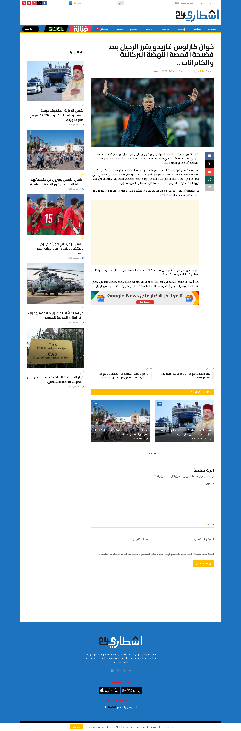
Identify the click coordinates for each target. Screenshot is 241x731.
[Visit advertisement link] (145, 298)
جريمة (165, 29)
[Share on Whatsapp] (209, 180)
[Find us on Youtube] (29, 3)
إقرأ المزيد (152, 453)
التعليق (208, 483)
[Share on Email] (209, 172)
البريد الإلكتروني (140, 539)
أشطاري (102, 29)
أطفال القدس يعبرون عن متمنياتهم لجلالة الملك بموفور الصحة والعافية (121, 432)
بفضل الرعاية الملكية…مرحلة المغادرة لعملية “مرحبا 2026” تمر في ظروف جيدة (186, 432)
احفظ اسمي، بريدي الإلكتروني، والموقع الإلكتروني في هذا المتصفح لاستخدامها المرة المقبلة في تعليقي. (156, 554)
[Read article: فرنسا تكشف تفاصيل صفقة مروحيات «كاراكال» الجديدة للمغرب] (55, 283)
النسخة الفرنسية (31, 29)
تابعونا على (76, 3)
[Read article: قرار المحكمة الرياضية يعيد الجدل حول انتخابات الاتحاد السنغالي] (55, 348)
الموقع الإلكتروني (204, 539)
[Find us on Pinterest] (24, 3)
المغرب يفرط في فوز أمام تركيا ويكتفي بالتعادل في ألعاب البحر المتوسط (60, 248)
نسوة (120, 29)
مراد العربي (199, 71)
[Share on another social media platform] (209, 187)
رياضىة (149, 29)
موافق (76, 727)
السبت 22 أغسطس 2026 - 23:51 (198, 438)
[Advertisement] (145, 232)
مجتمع (133, 29)
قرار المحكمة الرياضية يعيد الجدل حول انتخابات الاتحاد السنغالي (55, 379)
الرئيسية (212, 29)
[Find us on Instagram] (34, 3)
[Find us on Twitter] (39, 3)
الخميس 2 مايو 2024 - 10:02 (175, 71)
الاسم (210, 524)
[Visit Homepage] (197, 15)
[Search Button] (200, 3)
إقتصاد (181, 29)
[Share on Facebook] (209, 156)
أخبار (159, 403)
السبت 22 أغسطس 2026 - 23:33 (134, 438)
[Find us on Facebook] (44, 3)
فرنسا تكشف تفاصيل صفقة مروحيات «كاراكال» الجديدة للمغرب (56, 315)
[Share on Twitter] (209, 164)
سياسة (197, 29)
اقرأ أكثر (87, 727)
